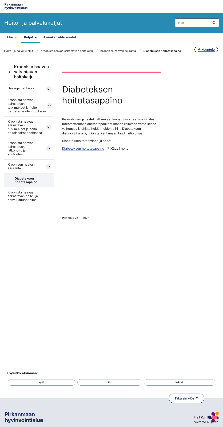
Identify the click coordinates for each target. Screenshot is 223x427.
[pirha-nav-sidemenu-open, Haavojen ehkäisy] (48, 89)
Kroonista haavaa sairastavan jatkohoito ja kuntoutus (20, 148)
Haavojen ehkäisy (21, 88)
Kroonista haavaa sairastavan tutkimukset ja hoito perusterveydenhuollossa (24, 105)
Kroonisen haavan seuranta (118, 51)
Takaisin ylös (185, 398)
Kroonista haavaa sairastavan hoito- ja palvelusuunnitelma (23, 196)
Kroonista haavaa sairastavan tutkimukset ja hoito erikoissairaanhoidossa (24, 127)
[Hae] (214, 23)
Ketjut (29, 37)
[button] (41, 382)
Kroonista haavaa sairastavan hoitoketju (67, 51)
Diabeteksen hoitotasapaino (26, 180)
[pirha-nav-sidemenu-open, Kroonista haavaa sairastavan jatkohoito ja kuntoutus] (48, 148)
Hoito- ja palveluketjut (33, 22)
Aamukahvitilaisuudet (59, 37)
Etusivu (12, 37)
